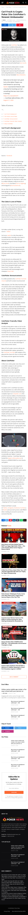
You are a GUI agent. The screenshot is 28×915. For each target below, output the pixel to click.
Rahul (4, 20)
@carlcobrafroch (15, 185)
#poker (6, 87)
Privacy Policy (15, 797)
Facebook (9, 155)
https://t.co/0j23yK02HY (11, 96)
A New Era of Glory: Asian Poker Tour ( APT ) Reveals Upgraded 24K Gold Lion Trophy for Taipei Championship (13, 571)
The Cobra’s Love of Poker (10, 116)
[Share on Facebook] (5, 25)
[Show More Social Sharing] (25, 25)
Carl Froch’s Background (10, 114)
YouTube (22, 508)
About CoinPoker (8, 123)
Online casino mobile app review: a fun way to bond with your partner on (13, 690)
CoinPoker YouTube (9, 352)
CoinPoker (14, 45)
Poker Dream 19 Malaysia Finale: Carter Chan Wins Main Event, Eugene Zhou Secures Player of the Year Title (13, 595)
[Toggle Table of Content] (2, 110)
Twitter (9, 231)
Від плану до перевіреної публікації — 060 (17, 702)
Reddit (5, 510)
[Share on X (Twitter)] (12, 25)
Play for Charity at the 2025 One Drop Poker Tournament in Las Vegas (13, 878)
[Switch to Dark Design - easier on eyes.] (26, 2)
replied (9, 235)
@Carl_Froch (5, 183)
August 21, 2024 (8, 100)
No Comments (9, 21)
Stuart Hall (10, 271)
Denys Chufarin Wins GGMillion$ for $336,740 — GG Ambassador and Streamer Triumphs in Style (13, 643)
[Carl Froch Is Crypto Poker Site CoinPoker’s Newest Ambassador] (14, 41)
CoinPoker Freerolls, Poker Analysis (13, 121)
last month (23, 63)
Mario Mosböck (21, 75)
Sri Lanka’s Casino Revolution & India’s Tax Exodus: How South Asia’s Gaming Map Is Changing (13, 890)
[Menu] (2, 2)
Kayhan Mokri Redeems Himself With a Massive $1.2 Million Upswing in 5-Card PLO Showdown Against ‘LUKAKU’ (13, 667)
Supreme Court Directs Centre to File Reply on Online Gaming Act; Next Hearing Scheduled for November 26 (12, 619)
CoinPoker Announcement (10, 119)
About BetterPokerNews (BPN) (19, 911)
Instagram (11, 508)
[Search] (23, 2)
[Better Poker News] (13, 2)
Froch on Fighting (20, 183)
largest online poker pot (15, 458)
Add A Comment (14, 676)
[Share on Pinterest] (19, 25)
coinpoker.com (17, 394)
